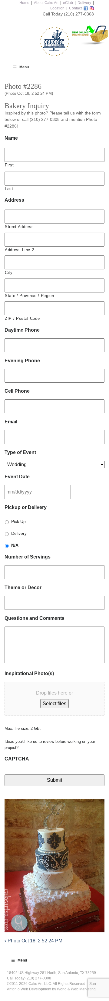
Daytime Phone (22, 330)
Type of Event (20, 452)
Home (24, 3)
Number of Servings (28, 556)
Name (11, 138)
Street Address (19, 226)
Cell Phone (17, 391)
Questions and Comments (34, 618)
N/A (14, 545)
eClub (68, 3)
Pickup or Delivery (26, 507)
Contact (75, 8)
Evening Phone (22, 360)
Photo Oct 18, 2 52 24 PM (34, 940)
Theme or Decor (23, 587)
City (9, 272)
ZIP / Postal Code (22, 318)
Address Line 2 (19, 250)
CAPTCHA (17, 758)
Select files (54, 703)
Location (57, 8)
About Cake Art (46, 3)
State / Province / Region (29, 295)
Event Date (17, 476)
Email (11, 421)
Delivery (84, 3)
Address (14, 200)
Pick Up (18, 521)
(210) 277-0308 (79, 14)
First (9, 165)
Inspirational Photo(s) (29, 673)
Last (9, 188)
